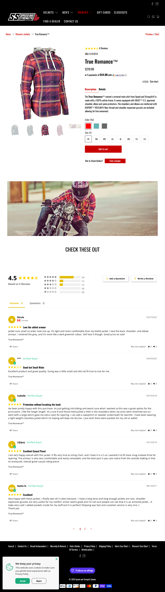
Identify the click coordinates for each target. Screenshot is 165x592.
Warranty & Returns (58, 546)
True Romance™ (16, 339)
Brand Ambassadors (38, 546)
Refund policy (87, 549)
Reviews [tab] (14, 303)
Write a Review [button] (145, 278)
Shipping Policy (105, 546)
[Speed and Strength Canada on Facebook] (152, 3)
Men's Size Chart (121, 546)
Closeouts (120, 12)
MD (104, 139)
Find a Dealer (51, 21)
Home (8, 34)
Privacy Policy (89, 546)
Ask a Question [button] (117, 278)
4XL (144, 139)
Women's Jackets (22, 34)
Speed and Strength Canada (86, 579)
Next (157, 34)
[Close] (56, 559)
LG (112, 139)
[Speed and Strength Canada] (24, 17)
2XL (128, 139)
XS (88, 139)
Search (11, 546)
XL (120, 139)
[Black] (104, 126)
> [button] (91, 528)
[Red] (88, 126)
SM (96, 139)
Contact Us (71, 21)
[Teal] (96, 126)
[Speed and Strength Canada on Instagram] (156, 3)
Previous (149, 34)
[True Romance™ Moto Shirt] (43, 83)
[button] (121, 75)
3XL (136, 139)
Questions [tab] (35, 303)
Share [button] (15, 346)
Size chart (153, 81)
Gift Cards (104, 12)
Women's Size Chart (140, 546)
